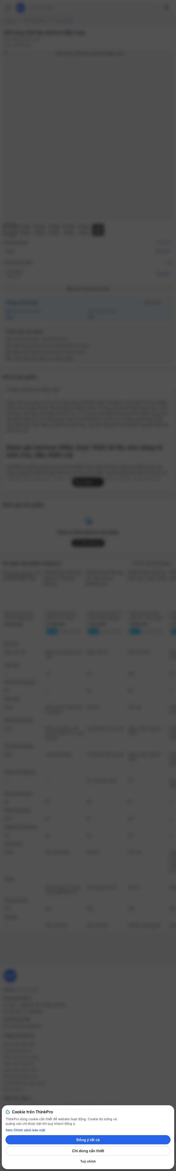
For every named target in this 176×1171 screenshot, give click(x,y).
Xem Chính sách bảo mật (25, 1130)
